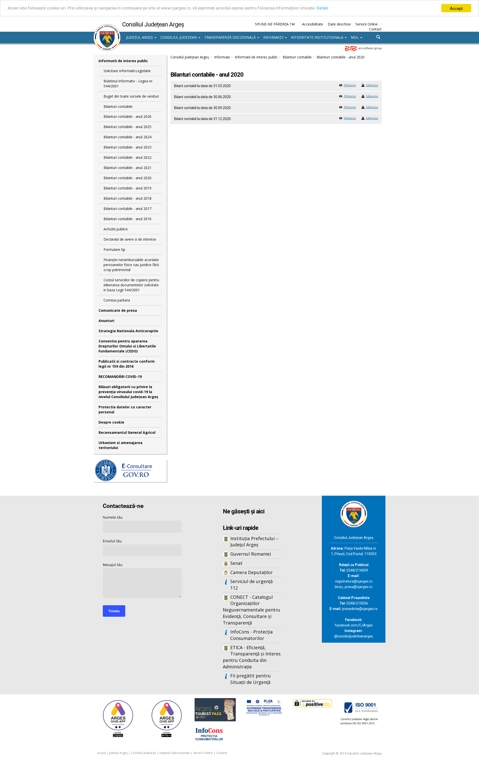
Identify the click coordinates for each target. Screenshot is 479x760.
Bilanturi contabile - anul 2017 (127, 208)
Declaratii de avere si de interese (130, 239)
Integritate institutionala (317, 37)
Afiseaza (350, 85)
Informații (273, 37)
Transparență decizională (230, 37)
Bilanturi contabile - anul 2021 (127, 167)
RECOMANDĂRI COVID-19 (120, 376)
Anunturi (106, 320)
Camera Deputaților (251, 572)
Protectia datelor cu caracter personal (125, 409)
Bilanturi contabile (118, 106)
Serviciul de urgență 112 (251, 584)
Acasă (101, 753)
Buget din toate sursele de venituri (131, 96)
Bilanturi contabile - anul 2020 (127, 177)
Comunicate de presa (118, 310)
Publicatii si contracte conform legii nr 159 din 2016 (127, 364)
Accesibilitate (312, 24)
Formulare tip (114, 249)
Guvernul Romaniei (250, 554)
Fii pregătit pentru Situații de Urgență (250, 679)
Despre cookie (111, 422)
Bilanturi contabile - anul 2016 (127, 218)
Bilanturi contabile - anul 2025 (127, 126)
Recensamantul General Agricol (127, 432)
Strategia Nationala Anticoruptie (128, 330)
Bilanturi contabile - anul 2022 (127, 157)
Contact (375, 29)
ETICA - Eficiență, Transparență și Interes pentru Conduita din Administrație (252, 657)
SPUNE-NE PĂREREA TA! (275, 24)
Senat (236, 563)
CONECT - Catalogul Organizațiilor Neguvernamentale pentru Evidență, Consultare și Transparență (251, 610)
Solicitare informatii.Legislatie (127, 70)
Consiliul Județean (179, 37)
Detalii (322, 8)
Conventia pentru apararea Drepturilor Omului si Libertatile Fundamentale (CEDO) (127, 346)
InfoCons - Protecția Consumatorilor (251, 635)
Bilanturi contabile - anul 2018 (127, 198)
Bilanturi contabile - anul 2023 (127, 147)
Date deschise (339, 24)
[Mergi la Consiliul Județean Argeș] (353, 513)
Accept (456, 8)
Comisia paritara (117, 300)
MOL (355, 37)
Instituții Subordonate (174, 753)
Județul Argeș (140, 37)
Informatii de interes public (123, 60)
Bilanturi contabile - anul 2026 (127, 116)
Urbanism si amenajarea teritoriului (120, 445)
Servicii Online (367, 24)
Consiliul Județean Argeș (189, 57)
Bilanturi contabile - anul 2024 (127, 137)
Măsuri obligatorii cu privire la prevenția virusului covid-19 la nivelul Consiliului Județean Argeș (128, 391)
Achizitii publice (116, 229)
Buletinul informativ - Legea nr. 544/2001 (128, 83)
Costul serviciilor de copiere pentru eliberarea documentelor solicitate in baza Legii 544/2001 (131, 285)
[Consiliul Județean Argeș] (107, 26)
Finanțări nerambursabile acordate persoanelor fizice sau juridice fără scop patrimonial (131, 264)
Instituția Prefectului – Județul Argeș (254, 541)
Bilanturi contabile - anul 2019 (127, 188)
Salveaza (372, 85)
